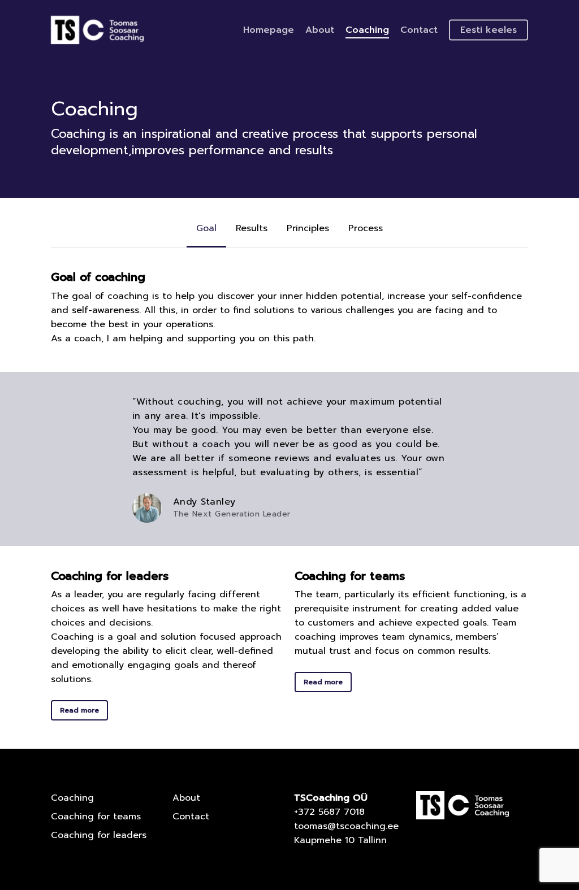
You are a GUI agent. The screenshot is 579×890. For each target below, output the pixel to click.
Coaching (72, 798)
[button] (206, 228)
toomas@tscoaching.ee (346, 826)
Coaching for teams (96, 816)
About (186, 798)
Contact (190, 816)
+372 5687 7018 (329, 812)
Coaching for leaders (98, 835)
